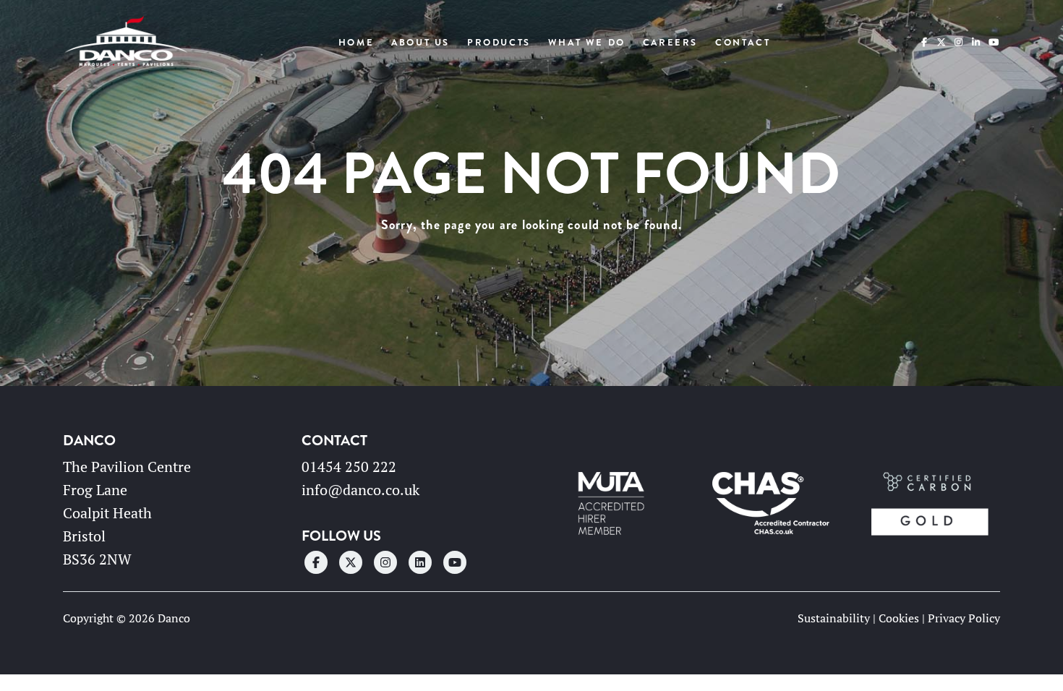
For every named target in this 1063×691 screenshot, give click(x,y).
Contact (742, 42)
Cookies (899, 618)
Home (356, 42)
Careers (670, 42)
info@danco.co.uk (360, 490)
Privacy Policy (964, 618)
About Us (420, 42)
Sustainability (834, 618)
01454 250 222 (349, 467)
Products (499, 42)
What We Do (587, 42)
